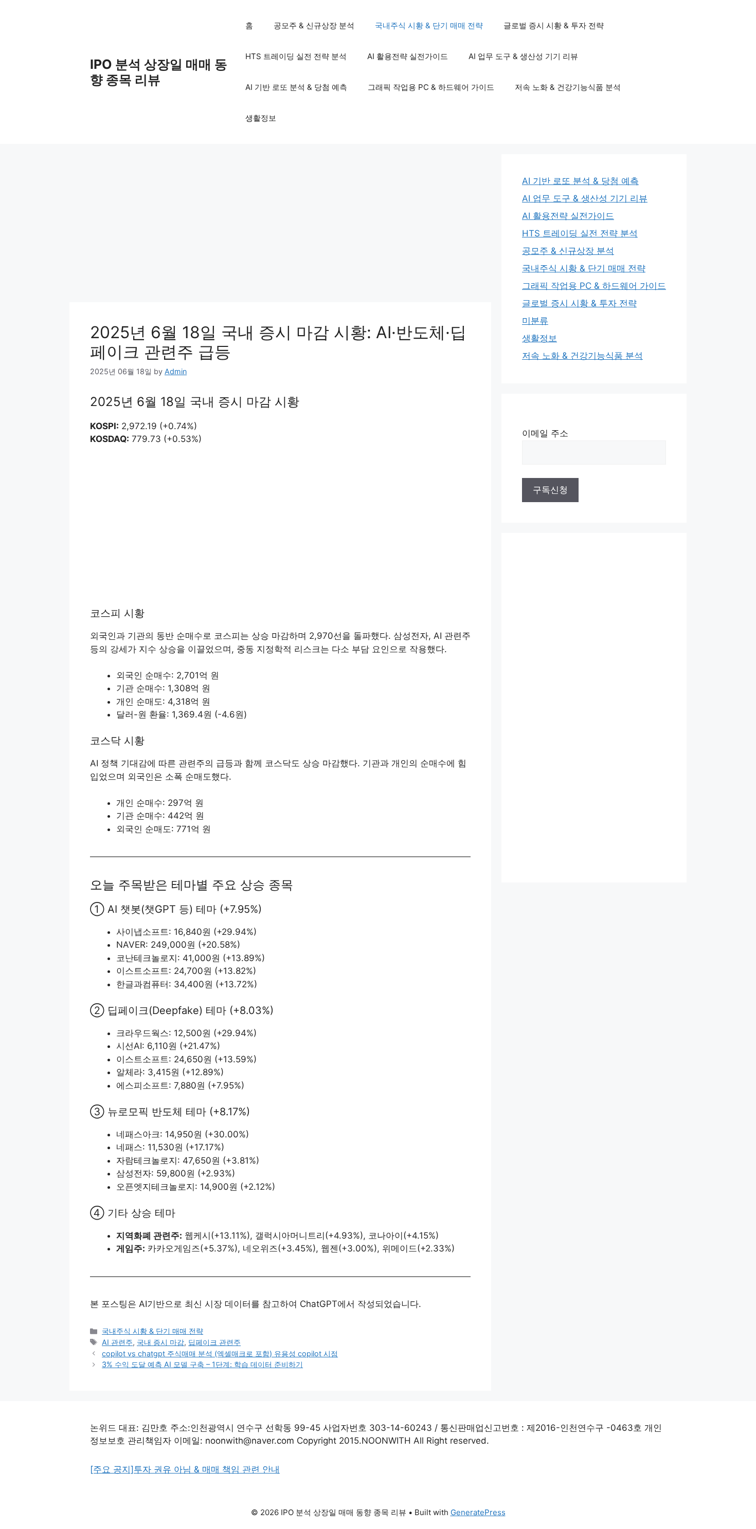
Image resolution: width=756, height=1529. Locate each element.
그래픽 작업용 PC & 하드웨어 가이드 (431, 87)
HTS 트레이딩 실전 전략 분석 (296, 56)
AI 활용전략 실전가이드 (407, 56)
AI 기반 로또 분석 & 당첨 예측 (296, 87)
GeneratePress (478, 1512)
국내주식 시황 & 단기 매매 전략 (429, 25)
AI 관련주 (117, 1342)
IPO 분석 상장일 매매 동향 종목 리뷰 (158, 72)
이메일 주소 (545, 433)
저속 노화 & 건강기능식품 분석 (568, 87)
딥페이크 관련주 (214, 1342)
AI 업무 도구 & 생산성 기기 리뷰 (523, 56)
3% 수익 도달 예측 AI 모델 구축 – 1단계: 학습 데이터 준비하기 (202, 1364)
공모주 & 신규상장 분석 (314, 25)
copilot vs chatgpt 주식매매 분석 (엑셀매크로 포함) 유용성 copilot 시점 (220, 1353)
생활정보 (260, 118)
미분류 (535, 321)
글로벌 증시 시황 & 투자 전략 (553, 25)
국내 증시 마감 (160, 1342)
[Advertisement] (280, 226)
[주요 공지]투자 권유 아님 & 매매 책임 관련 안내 (185, 1469)
